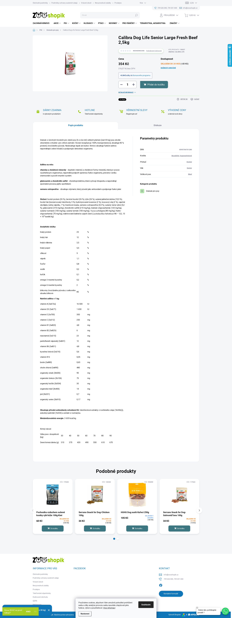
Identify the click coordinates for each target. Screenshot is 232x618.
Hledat (136, 15)
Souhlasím (146, 605)
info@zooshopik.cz (171, 575)
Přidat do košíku (156, 84)
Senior (189, 168)
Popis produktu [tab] (75, 125)
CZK (192, 3)
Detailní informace (125, 92)
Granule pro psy (152, 191)
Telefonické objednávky (42, 593)
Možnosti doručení (168, 68)
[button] (114, 538)
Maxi (190, 174)
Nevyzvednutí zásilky (103, 3)
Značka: (176, 52)
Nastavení (85, 614)
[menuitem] (42, 23)
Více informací (109, 608)
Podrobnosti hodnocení (154, 51)
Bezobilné (175, 156)
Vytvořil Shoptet (174, 615)
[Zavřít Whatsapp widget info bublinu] (197, 607)
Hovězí (189, 162)
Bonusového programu (141, 75)
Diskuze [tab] (158, 125)
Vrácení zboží (86, 3)
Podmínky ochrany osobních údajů (64, 3)
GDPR (35, 601)
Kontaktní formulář (171, 594)
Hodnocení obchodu (40, 597)
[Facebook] (161, 585)
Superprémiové (186, 156)
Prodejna (118, 3)
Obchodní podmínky (40, 3)
